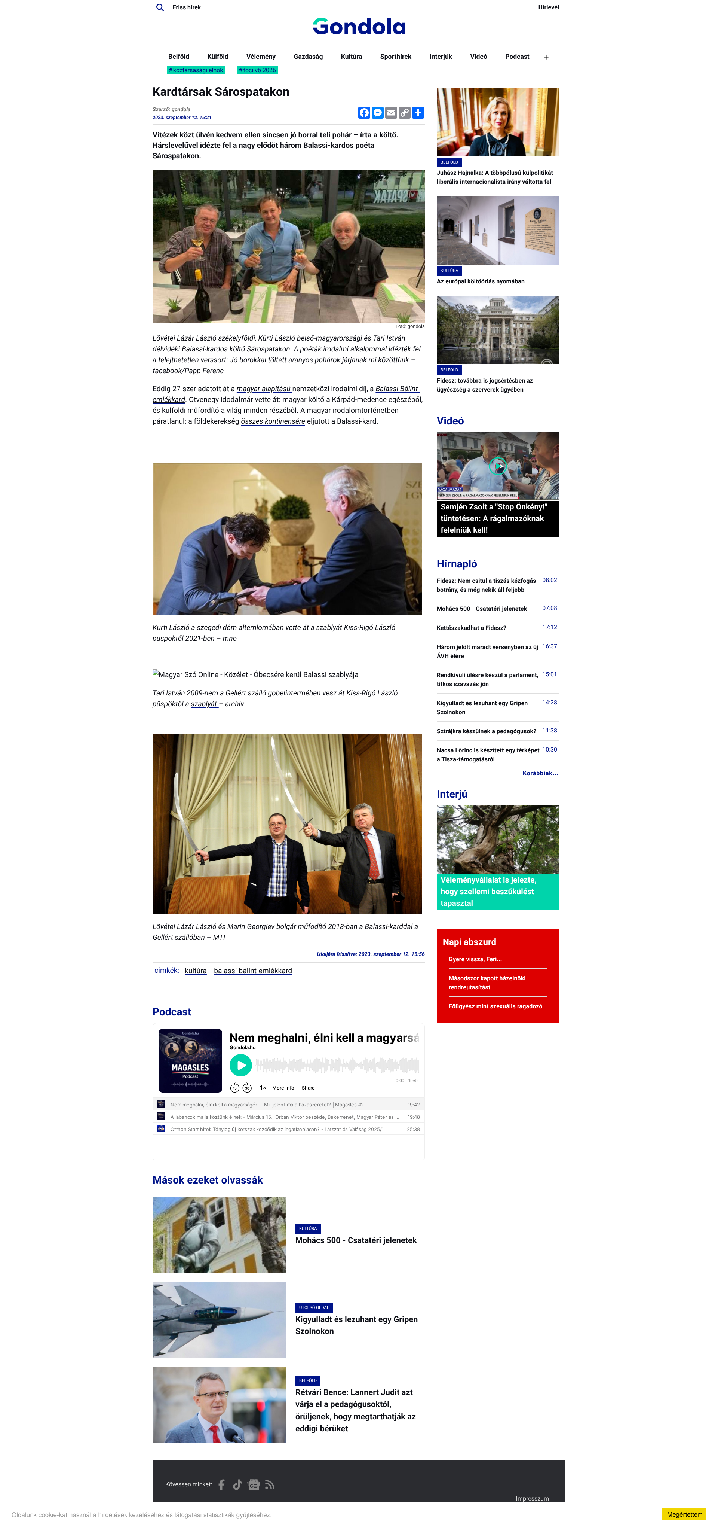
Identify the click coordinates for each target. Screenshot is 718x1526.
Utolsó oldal (314, 1307)
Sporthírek (395, 57)
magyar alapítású (264, 388)
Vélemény (261, 57)
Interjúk (440, 57)
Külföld (217, 57)
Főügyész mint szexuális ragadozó (496, 1006)
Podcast (517, 57)
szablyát (205, 704)
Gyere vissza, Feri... (475, 959)
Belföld (178, 57)
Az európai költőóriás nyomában (481, 281)
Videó (478, 57)
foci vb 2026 (259, 70)
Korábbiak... (541, 773)
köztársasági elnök (198, 70)
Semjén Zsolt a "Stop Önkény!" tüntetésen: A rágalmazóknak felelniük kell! (494, 519)
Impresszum (532, 1498)
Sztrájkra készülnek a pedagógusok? (486, 731)
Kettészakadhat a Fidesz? (471, 627)
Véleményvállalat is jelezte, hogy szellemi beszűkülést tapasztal (488, 892)
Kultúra (351, 57)
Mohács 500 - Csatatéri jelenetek (356, 1240)
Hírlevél (548, 7)
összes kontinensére (273, 421)
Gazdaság (308, 57)
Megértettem (685, 1514)
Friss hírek (187, 7)
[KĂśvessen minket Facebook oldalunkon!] (221, 1484)
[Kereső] (160, 7)
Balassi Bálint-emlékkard (253, 970)
